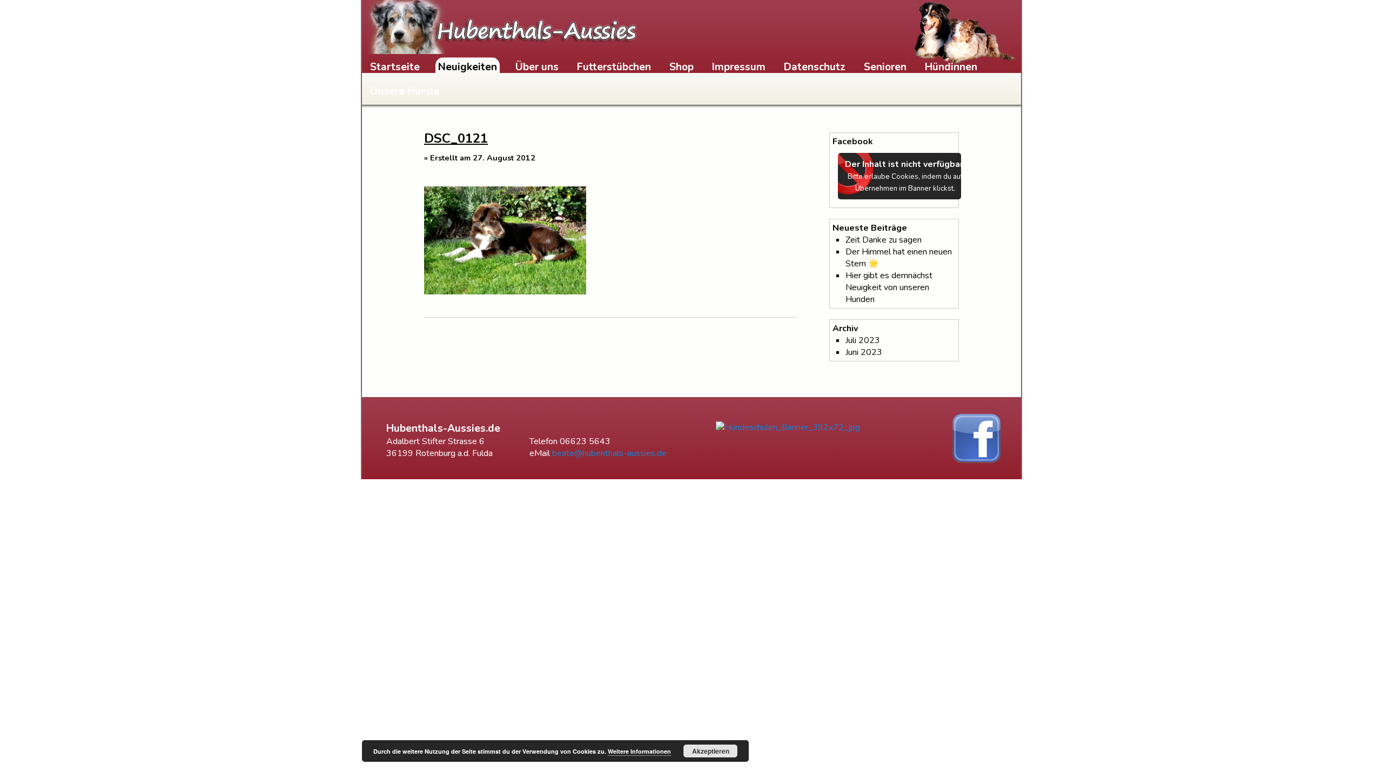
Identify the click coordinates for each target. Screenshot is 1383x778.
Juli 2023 (862, 340)
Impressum (739, 67)
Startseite (395, 67)
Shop (681, 67)
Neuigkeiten (467, 67)
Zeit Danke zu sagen (883, 240)
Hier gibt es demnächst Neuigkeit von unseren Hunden (888, 287)
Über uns (537, 67)
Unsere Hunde (404, 91)
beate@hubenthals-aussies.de (609, 453)
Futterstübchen (614, 67)
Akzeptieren (710, 751)
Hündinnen (951, 67)
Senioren (885, 67)
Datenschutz (814, 67)
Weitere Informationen (639, 751)
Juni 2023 (863, 352)
